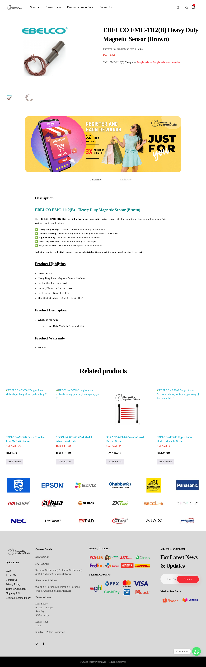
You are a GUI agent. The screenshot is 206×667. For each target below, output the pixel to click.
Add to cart (14, 461)
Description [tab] (96, 179)
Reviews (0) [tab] (126, 179)
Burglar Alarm (144, 62)
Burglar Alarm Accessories (166, 62)
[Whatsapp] (196, 651)
